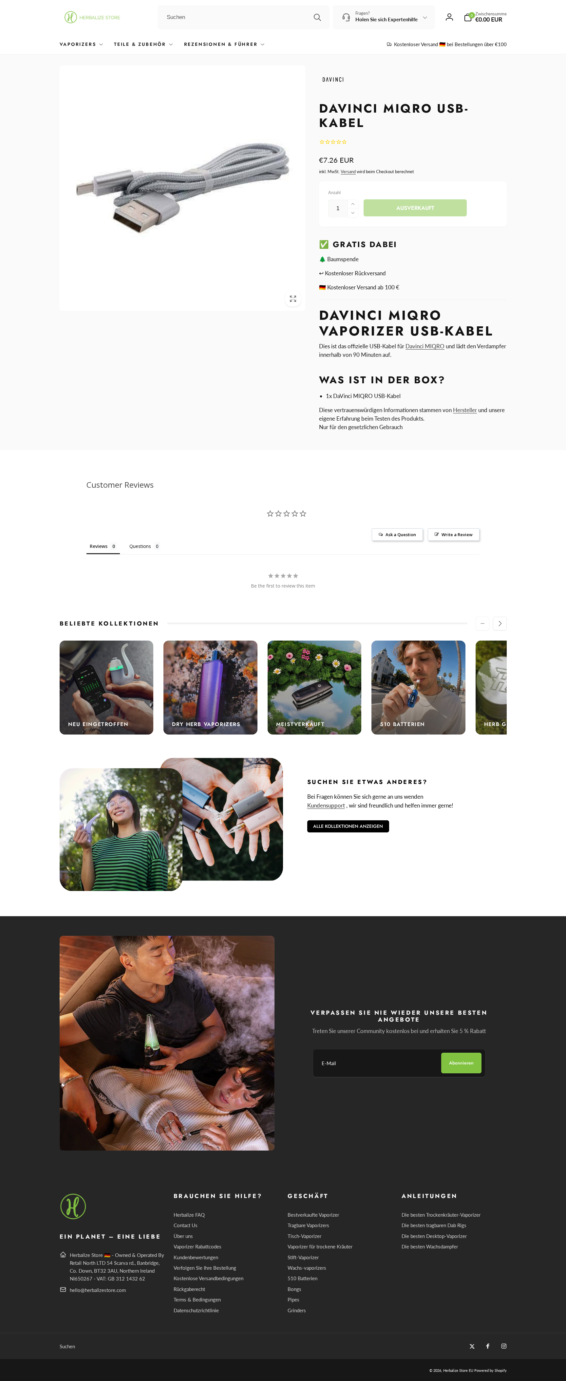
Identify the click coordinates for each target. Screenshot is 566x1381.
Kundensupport (326, 805)
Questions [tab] (140, 546)
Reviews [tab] (98, 546)
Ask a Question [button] (401, 534)
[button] (485, 17)
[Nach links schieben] (482, 623)
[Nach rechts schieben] (500, 623)
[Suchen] (317, 17)
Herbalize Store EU (458, 1370)
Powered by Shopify (490, 1370)
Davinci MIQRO (425, 346)
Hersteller (465, 410)
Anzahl (334, 192)
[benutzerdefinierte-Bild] (73, 1218)
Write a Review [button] (457, 534)
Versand (348, 171)
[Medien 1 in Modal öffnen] (183, 188)
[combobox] (244, 17)
